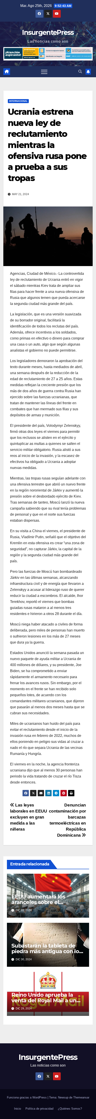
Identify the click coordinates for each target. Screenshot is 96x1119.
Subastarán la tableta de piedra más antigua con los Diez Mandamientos (46, 951)
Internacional (18, 101)
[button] (80, 71)
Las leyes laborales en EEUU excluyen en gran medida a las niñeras (28, 817)
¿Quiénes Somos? (70, 1108)
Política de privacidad (39, 1108)
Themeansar (81, 1097)
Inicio (17, 1108)
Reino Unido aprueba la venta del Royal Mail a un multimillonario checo (43, 1000)
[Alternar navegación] (44, 71)
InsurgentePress (48, 32)
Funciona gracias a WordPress (27, 1097)
